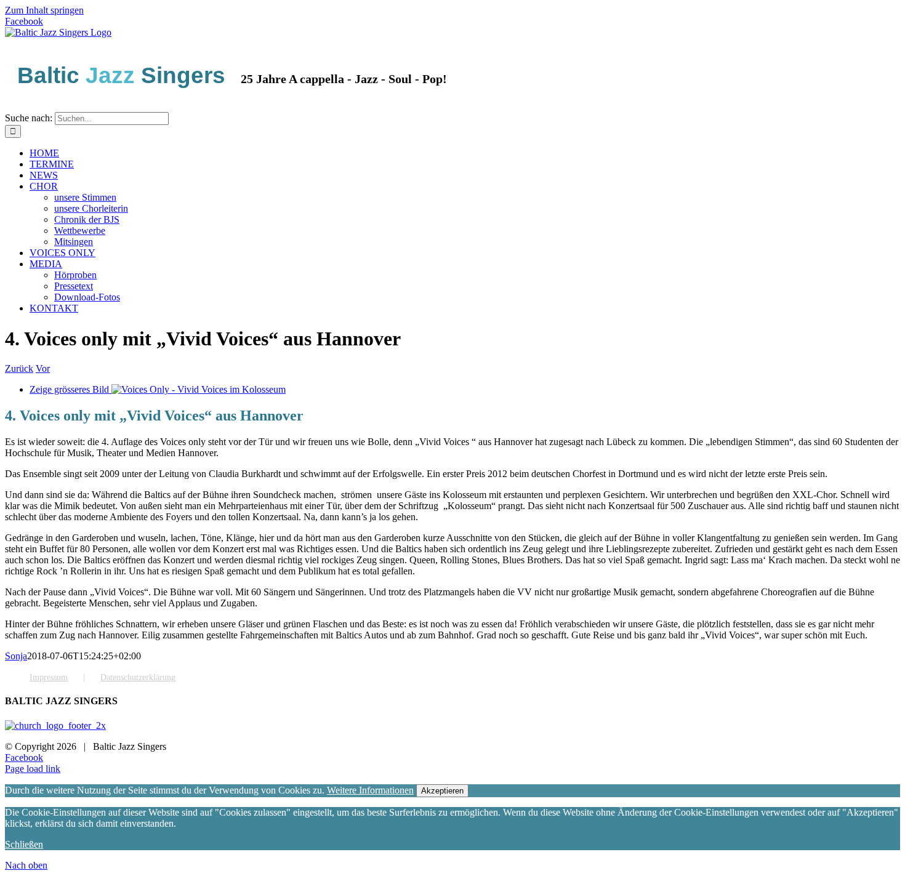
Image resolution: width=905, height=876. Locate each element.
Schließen (24, 844)
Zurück (19, 368)
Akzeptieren (442, 790)
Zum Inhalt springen (44, 10)
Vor (43, 368)
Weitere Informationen (370, 790)
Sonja (16, 656)
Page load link (32, 768)
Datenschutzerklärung (137, 677)
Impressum (49, 677)
